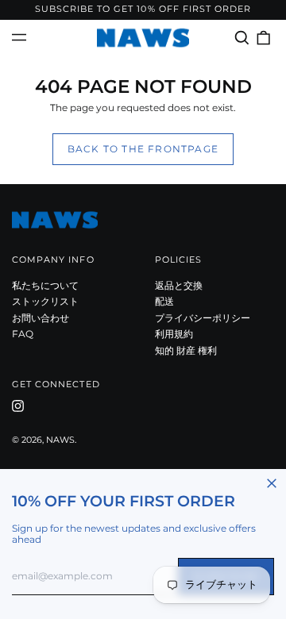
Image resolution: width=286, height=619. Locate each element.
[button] (242, 37)
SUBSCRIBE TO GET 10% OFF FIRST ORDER (143, 9)
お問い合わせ (40, 318)
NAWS (60, 440)
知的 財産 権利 (186, 350)
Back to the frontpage (143, 149)
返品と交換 (179, 285)
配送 (164, 301)
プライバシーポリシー (202, 318)
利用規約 (174, 334)
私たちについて (45, 285)
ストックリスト (45, 301)
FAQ (22, 334)
